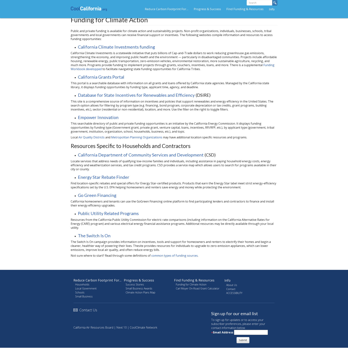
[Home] (90, 9)
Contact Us (88, 310)
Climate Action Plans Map (140, 292)
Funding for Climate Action (191, 284)
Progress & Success (207, 9)
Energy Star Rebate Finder (103, 177)
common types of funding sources (174, 256)
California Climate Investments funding (116, 46)
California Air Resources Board (93, 327)
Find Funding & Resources (245, 9)
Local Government (86, 288)
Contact (230, 289)
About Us (231, 285)
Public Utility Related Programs (108, 213)
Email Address (223, 332)
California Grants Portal (101, 77)
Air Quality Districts (91, 137)
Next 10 (121, 327)
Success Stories (135, 284)
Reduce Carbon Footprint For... (166, 9)
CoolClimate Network (143, 327)
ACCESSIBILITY (234, 293)
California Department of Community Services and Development (141, 154)
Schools (79, 292)
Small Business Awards (139, 288)
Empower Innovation (98, 117)
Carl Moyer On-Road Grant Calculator (197, 288)
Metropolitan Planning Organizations (136, 137)
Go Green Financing (97, 195)
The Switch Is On (94, 235)
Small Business (84, 296)
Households (82, 284)
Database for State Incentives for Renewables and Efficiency (136, 95)
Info (272, 9)
